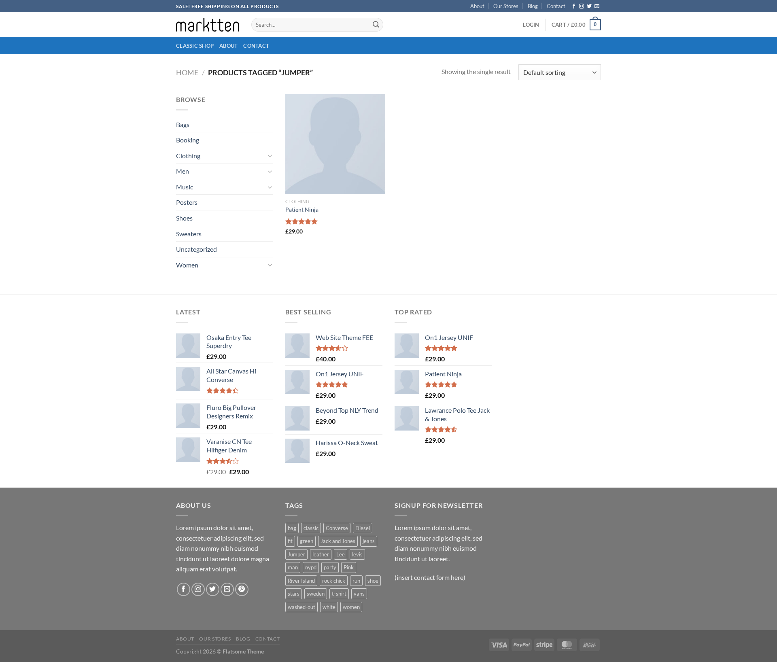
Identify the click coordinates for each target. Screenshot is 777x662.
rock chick (333, 580)
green (306, 541)
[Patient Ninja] (335, 144)
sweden (316, 593)
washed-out (301, 607)
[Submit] (376, 25)
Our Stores (505, 6)
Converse (337, 528)
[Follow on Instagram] (581, 6)
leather (320, 554)
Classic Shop (195, 45)
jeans (369, 541)
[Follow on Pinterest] (241, 589)
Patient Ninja (301, 209)
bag (292, 528)
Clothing (188, 155)
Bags (182, 124)
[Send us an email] (596, 6)
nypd (310, 567)
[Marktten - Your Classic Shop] (207, 24)
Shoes (184, 218)
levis (357, 554)
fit (290, 541)
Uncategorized (196, 249)
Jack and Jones (338, 541)
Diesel (362, 528)
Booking (187, 140)
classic (311, 528)
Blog (533, 6)
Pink (349, 567)
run (356, 580)
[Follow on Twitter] (589, 6)
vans (359, 593)
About (477, 6)
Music (184, 187)
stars (293, 593)
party (330, 567)
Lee (340, 554)
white (329, 607)
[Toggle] (270, 155)
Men (182, 171)
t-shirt (339, 593)
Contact (556, 6)
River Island (301, 580)
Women (187, 265)
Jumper (296, 554)
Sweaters (189, 234)
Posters (186, 202)
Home (187, 72)
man (293, 567)
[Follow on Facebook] (573, 6)
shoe (372, 580)
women (351, 607)
